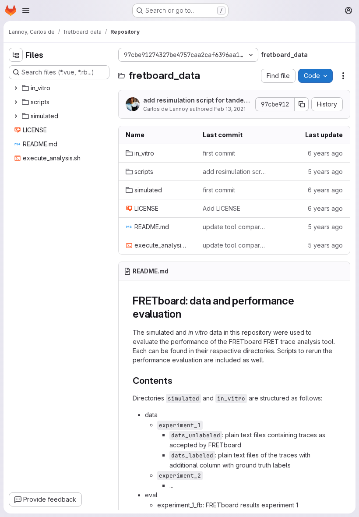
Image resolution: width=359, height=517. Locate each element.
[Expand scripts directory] (16, 102)
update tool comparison (234, 226)
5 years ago (325, 171)
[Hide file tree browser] (16, 55)
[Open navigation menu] (26, 11)
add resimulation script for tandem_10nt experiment (196, 100)
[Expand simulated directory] (16, 116)
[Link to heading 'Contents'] (177, 380)
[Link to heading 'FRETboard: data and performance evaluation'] (187, 314)
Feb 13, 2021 (230, 109)
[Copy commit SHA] (302, 104)
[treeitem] (60, 88)
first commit (219, 153)
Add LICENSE (221, 208)
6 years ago (325, 153)
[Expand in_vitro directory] (16, 88)
